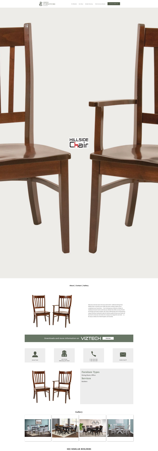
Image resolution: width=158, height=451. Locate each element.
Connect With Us (113, 3)
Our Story (81, 4)
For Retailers (74, 4)
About (72, 285)
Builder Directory (89, 4)
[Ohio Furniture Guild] (47, 3)
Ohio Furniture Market (100, 4)
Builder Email (122, 360)
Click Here (108, 338)
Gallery (86, 285)
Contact (79, 285)
